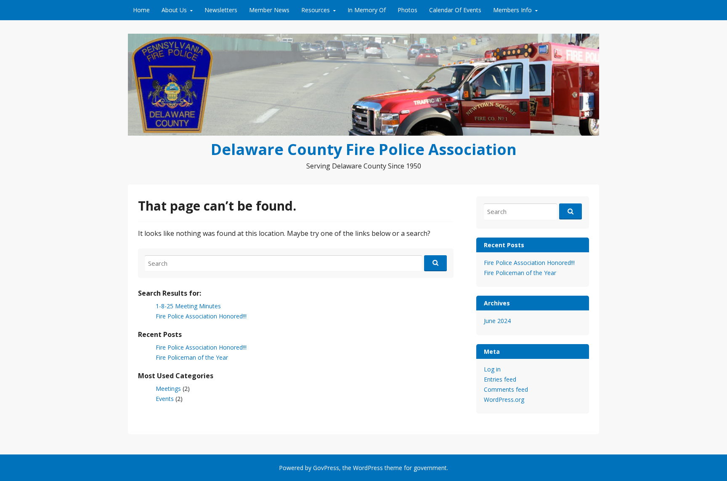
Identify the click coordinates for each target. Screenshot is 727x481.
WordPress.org (504, 399)
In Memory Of (367, 10)
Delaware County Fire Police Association (364, 149)
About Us (174, 10)
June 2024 (497, 321)
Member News (269, 10)
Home (141, 10)
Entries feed (500, 379)
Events (165, 399)
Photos (407, 10)
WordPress (368, 468)
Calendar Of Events (455, 10)
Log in (492, 369)
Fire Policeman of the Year (192, 357)
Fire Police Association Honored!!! (201, 316)
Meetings (168, 389)
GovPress (326, 468)
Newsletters (220, 10)
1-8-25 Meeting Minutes (188, 306)
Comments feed (506, 389)
